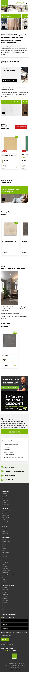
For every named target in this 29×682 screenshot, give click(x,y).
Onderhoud (5, 533)
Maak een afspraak (7, 510)
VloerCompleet (6, 513)
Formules (4, 566)
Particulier (4, 617)
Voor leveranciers (6, 577)
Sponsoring (5, 576)
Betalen (4, 546)
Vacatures (4, 581)
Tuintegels (5, 500)
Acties (4, 564)
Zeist (3, 607)
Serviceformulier (6, 541)
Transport (4, 519)
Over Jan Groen (6, 563)
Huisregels (5, 572)
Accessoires (5, 504)
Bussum (4, 605)
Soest (3, 609)
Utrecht (17, 87)
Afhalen (4, 548)
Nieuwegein (5, 602)
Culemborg (5, 600)
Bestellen (4, 545)
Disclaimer (21, 663)
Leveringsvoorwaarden (12, 663)
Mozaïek (4, 497)
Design (4, 529)
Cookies (7, 665)
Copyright (23, 665)
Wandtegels (5, 493)
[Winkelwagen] (24, 3)
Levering (4, 550)
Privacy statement (15, 665)
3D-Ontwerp (5, 512)
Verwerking (5, 521)
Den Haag (21, 92)
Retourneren (5, 552)
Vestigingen (5, 568)
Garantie (4, 554)
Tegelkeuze (5, 528)
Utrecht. (4, 318)
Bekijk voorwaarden (6, 635)
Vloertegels (5, 495)
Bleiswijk (11, 87)
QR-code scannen (6, 570)
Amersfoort (5, 596)
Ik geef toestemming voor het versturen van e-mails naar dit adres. (15, 634)
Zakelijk (4, 579)
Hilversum (4, 598)
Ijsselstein (4, 604)
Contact (4, 539)
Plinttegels (5, 502)
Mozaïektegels (6, 498)
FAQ (3, 543)
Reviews (4, 556)
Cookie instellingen (15, 667)
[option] (14, 8)
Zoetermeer (5, 594)
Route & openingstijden (8, 574)
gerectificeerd (15, 313)
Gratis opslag (5, 517)
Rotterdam (14, 92)
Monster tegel (5, 515)
